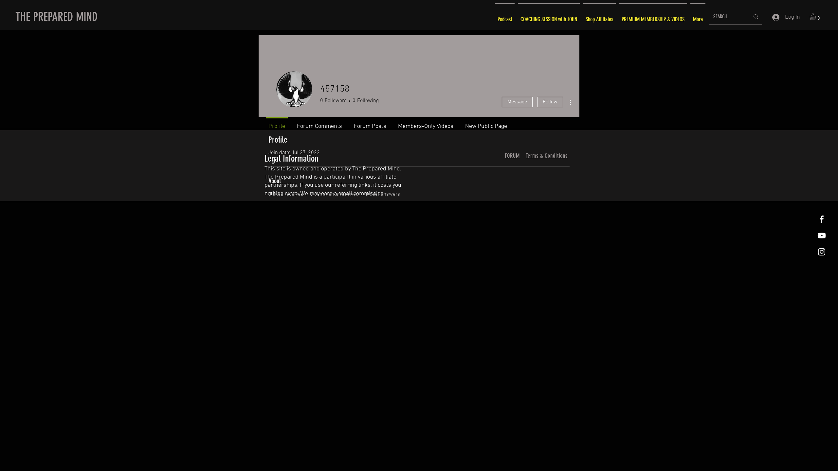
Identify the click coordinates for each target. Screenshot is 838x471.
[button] (817, 16)
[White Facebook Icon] (822, 219)
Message (517, 102)
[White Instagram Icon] (822, 252)
